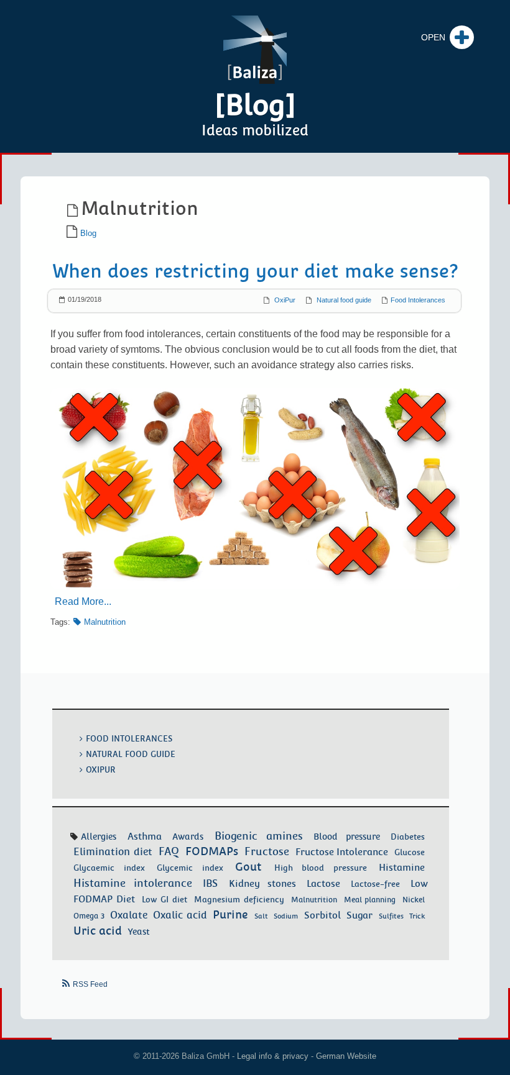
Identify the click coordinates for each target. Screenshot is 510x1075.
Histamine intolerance (132, 883)
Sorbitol (322, 915)
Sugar (359, 915)
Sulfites (391, 916)
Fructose (266, 851)
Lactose (323, 883)
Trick (417, 916)
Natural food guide (344, 300)
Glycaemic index (109, 868)
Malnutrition (105, 622)
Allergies (98, 836)
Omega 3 (88, 916)
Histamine (402, 867)
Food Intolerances (418, 300)
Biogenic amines (259, 836)
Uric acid (97, 930)
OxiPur (284, 300)
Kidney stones (262, 883)
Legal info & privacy (272, 1056)
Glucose (409, 852)
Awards (187, 836)
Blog (88, 233)
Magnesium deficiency (239, 899)
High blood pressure (320, 868)
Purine (230, 914)
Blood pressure (346, 836)
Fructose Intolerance (342, 852)
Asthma (145, 836)
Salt (261, 916)
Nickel (413, 900)
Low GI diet (164, 899)
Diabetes (408, 836)
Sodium (286, 916)
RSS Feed (90, 984)
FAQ (169, 851)
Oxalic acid (179, 915)
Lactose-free (375, 884)
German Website (346, 1056)
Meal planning (370, 900)
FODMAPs (211, 851)
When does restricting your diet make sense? (255, 271)
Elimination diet (112, 852)
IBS (210, 883)
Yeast (139, 932)
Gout (248, 866)
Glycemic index (190, 868)
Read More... (83, 601)
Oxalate (128, 915)
